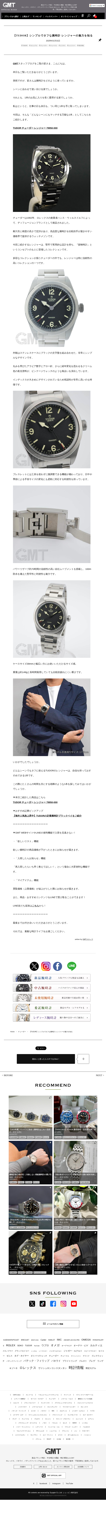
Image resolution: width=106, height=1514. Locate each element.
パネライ (56, 1360)
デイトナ (86, 1356)
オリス (60, 1435)
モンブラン (34, 1435)
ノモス (44, 1423)
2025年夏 (14, 1137)
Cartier (58, 1272)
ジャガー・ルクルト (73, 1351)
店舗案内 (23, 1467)
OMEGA (22, 1137)
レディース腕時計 (19, 1399)
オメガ (46, 1137)
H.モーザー (86, 1431)
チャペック (67, 1395)
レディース (39, 1427)
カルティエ (82, 1272)
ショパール (53, 1431)
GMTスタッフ (88, 939)
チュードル (53, 45)
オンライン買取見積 (63, 1467)
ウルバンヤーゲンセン (24, 1431)
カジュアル (34, 45)
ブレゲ (92, 1361)
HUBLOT (51, 1340)
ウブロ (45, 1345)
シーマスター (43, 1351)
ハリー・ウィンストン (23, 1427)
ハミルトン (87, 1435)
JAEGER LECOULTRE (72, 1340)
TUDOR (25, 45)
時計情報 (81, 45)
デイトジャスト (76, 1356)
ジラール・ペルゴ (67, 1399)
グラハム (38, 1439)
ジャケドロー (22, 1407)
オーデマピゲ (67, 1346)
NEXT (99, 1075)
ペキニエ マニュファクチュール (48, 1395)
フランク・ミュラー (71, 1427)
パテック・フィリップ (36, 1360)
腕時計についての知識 (85, 1399)
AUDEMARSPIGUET (11, 1340)
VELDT (49, 1439)
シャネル (34, 1351)
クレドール (29, 1395)
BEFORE (8, 1075)
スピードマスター (90, 1351)
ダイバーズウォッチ (70, 1137)
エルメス (16, 1403)
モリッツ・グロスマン (63, 1419)
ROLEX (30, 1137)
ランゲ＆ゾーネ (73, 1415)
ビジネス (62, 45)
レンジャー (72, 45)
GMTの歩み (17, 1395)
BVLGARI (67, 1182)
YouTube (37, 1345)
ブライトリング (70, 1361)
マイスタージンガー (69, 1407)
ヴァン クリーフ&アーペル (84, 1395)
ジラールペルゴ (37, 1407)
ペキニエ (55, 1423)
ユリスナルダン (20, 1435)
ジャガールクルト (55, 1351)
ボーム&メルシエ (73, 1435)
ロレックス (28, 1368)
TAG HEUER (85, 1182)
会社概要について (83, 1467)
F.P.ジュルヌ (40, 1431)
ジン (75, 1431)
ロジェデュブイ (52, 1407)
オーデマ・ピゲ (81, 1345)
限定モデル (91, 1368)
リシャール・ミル (53, 1427)
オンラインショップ (69, 16)
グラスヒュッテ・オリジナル (27, 1423)
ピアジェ (91, 1419)
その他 (58, 1439)
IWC (59, 1339)
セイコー (82, 1227)
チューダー (43, 45)
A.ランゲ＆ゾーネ (32, 1227)
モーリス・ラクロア (37, 1399)
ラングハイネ (45, 1403)
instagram (56, 1483)
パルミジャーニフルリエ (85, 1403)
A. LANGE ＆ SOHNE (17, 1227)
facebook (43, 1483)
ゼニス (9, 1356)
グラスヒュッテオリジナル (63, 1403)
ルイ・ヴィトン (48, 1435)
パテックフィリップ (14, 1361)
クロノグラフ (8, 1351)
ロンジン (48, 1419)
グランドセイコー (22, 1351)
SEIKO (21, 1182)
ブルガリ (83, 1361)
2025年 (58, 1182)
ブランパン (65, 1431)
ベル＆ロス (86, 1427)
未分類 (68, 1439)
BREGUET (25, 1340)
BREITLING (35, 1340)
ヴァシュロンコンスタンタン (52, 1368)
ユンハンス (79, 1419)
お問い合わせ (43, 1467)
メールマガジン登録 (55, 1324)
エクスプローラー (40, 1272)
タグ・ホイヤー (21, 1356)
